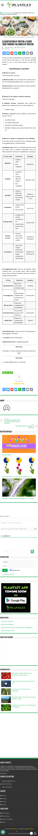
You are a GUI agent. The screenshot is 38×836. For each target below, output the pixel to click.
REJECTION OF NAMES (7, 624)
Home (3, 13)
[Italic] (4, 529)
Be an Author (5, 813)
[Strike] (9, 529)
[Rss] (17, 831)
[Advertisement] (19, 735)
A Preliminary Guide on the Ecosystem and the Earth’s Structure (12, 421)
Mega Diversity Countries (8, 630)
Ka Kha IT (14, 829)
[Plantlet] (19, 4)
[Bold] (2, 529)
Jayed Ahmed (29, 829)
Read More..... (4, 773)
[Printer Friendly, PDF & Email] (7, 372)
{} (23, 529)
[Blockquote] (16, 529)
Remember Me (15, 570)
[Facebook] (19, 831)
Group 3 (4, 801)
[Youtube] (21, 831)
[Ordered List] (11, 529)
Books (3, 822)
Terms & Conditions (7, 819)
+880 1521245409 (7, 787)
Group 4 (4, 804)
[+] (25, 529)
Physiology (9, 13)
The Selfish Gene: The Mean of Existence (24, 426)
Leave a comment (21, 47)
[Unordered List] (14, 529)
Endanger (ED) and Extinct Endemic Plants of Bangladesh (16, 627)
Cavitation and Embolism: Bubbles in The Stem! (18, 498)
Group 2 (4, 798)
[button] (33, 833)
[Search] (32, 551)
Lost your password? (8, 574)
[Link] (21, 529)
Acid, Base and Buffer (7, 621)
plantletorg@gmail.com (8, 781)
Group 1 (4, 795)
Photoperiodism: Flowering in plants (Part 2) (17, 477)
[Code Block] (18, 529)
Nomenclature (7, 455)
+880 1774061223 (7, 784)
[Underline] (7, 529)
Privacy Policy (5, 816)
